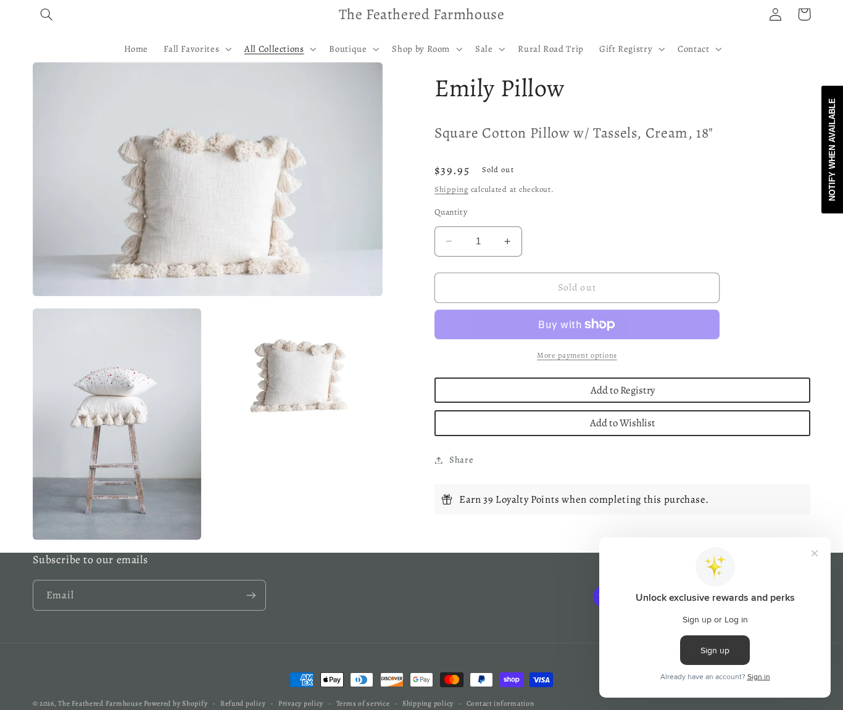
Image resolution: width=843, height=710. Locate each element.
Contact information (500, 703)
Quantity (450, 212)
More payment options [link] (577, 355)
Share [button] (461, 459)
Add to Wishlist (622, 423)
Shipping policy (428, 703)
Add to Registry (623, 390)
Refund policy (243, 703)
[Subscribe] (250, 595)
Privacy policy (300, 703)
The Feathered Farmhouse (101, 703)
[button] (47, 14)
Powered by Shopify (175, 703)
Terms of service (363, 703)
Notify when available (832, 149)
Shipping (451, 189)
